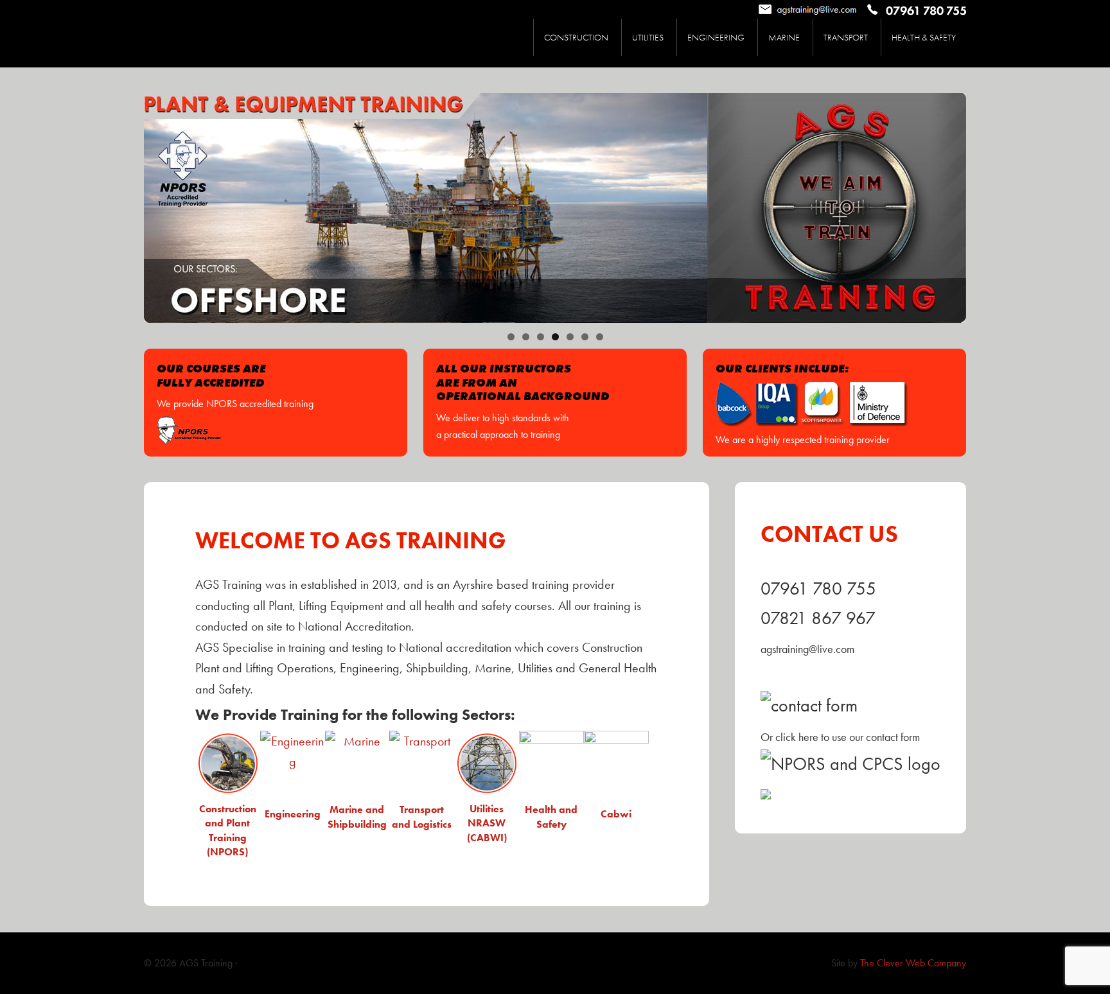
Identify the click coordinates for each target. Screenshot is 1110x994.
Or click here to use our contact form (840, 736)
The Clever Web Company (913, 963)
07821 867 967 (818, 618)
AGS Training (240, 33)
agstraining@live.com (807, 648)
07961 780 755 (818, 588)
